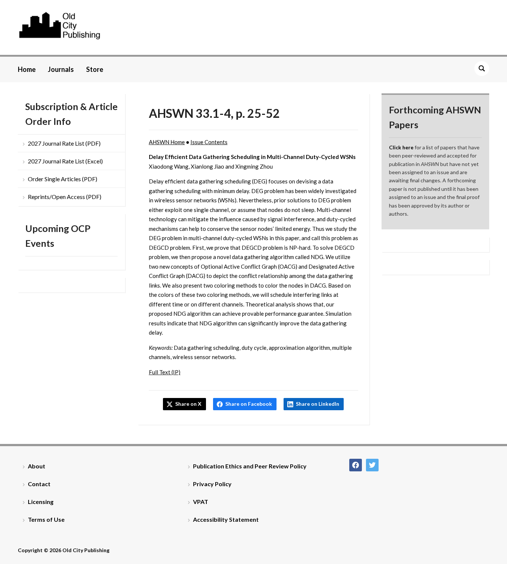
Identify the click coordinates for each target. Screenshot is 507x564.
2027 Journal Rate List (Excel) (65, 161)
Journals (61, 69)
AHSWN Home (167, 142)
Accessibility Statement (226, 519)
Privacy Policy (212, 483)
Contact (39, 483)
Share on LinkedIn (317, 404)
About (36, 466)
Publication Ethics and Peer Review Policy (250, 466)
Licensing (40, 501)
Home (27, 69)
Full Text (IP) (164, 372)
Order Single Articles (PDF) (62, 178)
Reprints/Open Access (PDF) (64, 196)
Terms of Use (46, 519)
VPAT (200, 501)
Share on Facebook (248, 404)
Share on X (188, 404)
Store (94, 69)
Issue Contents (209, 142)
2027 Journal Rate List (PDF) (64, 143)
